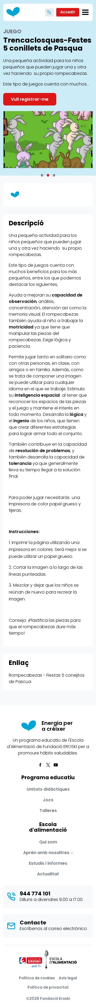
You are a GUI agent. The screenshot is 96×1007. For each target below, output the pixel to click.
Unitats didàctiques (48, 789)
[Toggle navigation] (85, 12)
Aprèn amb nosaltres (46, 853)
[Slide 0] (42, 175)
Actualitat (48, 874)
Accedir (67, 12)
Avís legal (68, 978)
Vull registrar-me (30, 99)
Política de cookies (37, 978)
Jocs (48, 800)
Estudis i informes (48, 863)
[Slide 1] (48, 175)
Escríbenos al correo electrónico (53, 928)
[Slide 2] (54, 175)
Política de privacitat (48, 987)
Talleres (48, 810)
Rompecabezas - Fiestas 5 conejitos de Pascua (47, 678)
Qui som (48, 842)
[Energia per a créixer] (14, 12)
